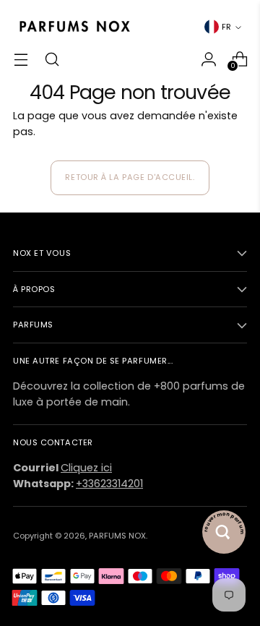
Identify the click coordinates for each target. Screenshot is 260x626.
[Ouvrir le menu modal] (20, 59)
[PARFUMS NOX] (74, 27)
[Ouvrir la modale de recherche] (51, 59)
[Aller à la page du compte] (208, 59)
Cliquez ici (86, 467)
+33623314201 (109, 483)
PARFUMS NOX (117, 535)
